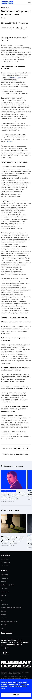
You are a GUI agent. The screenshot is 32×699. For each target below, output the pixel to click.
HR (2, 628)
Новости (4, 574)
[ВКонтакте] (7, 653)
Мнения (4, 581)
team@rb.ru (5, 648)
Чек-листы (5, 592)
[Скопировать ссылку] (26, 28)
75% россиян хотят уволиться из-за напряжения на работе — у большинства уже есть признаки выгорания (13, 540)
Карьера (4, 618)
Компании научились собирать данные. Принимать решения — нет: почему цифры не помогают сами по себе (13, 496)
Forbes (9, 141)
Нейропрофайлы (7, 585)
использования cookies (10, 684)
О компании (5, 562)
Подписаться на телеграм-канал (15, 454)
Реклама (4, 604)
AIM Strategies (14, 77)
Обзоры (4, 588)
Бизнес (3, 614)
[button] (29, 2)
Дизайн (4, 625)
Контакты (5, 566)
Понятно (16, 694)
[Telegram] (3, 653)
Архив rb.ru (5, 7)
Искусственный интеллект (11, 607)
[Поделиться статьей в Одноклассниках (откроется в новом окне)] (22, 28)
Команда (4, 559)
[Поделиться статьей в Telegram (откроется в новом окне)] (13, 28)
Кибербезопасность (9, 621)
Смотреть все (6, 633)
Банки (3, 611)
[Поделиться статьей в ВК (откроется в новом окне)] (17, 28)
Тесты (3, 595)
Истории (4, 578)
